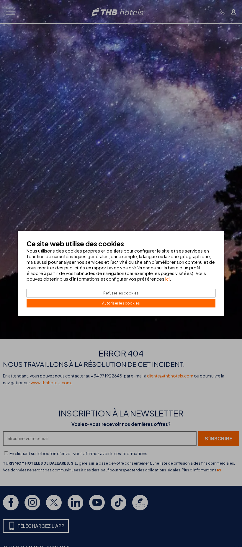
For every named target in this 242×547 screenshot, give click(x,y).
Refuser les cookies (121, 293)
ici (167, 278)
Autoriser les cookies (121, 303)
